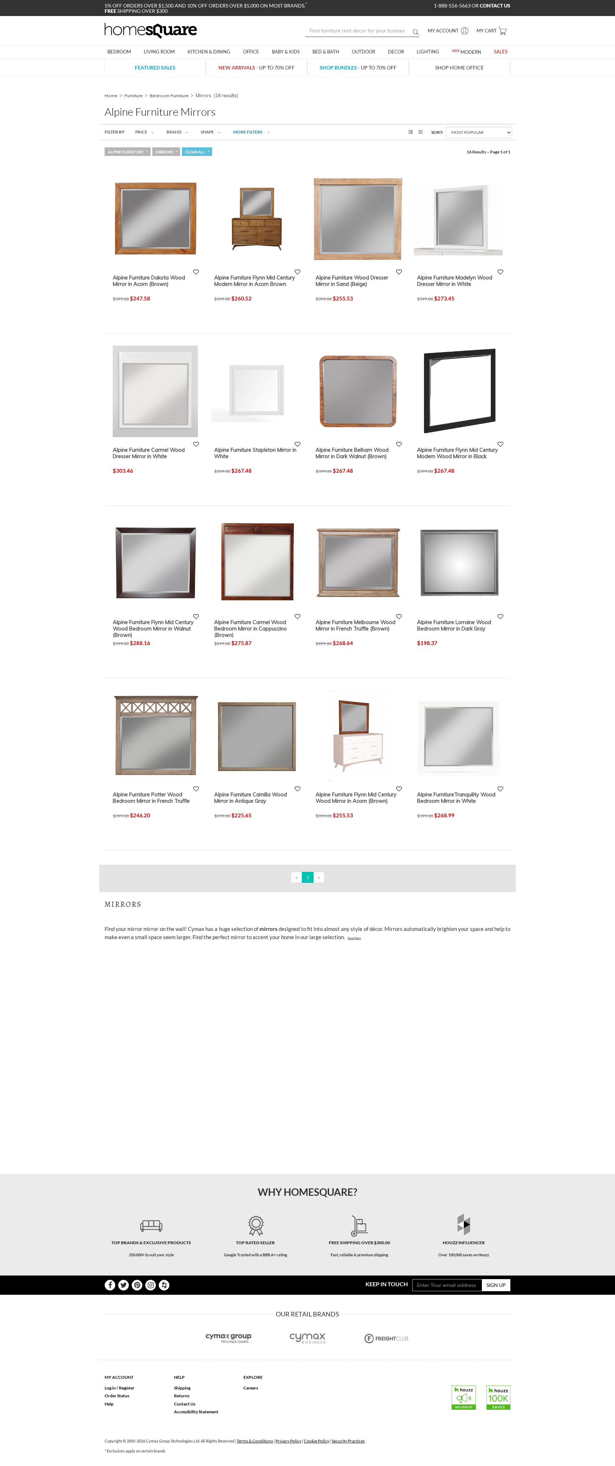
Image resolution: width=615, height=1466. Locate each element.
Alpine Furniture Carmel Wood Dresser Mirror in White (149, 453)
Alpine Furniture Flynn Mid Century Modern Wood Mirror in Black (457, 453)
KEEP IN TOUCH (387, 1284)
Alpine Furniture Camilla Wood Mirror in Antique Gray (250, 797)
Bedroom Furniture (169, 95)
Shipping (182, 1388)
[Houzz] (164, 1285)
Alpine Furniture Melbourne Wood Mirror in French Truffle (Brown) (355, 625)
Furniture (134, 95)
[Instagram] (150, 1285)
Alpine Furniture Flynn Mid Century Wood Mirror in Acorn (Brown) (356, 797)
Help (109, 1404)
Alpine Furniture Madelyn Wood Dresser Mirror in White (454, 280)
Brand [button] (174, 132)
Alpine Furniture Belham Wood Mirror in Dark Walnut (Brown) (352, 453)
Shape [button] (207, 132)
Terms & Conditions (255, 1441)
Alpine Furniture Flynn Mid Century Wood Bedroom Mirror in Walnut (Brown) (153, 628)
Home (111, 95)
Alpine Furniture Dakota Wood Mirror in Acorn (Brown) (149, 280)
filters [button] (248, 132)
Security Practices (348, 1441)
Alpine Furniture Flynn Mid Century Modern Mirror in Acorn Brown (254, 280)
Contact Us (184, 1404)
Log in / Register (120, 1388)
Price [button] (141, 132)
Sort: (437, 132)
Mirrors (164, 152)
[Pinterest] (137, 1285)
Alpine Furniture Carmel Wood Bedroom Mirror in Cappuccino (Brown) (250, 628)
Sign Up (496, 1285)
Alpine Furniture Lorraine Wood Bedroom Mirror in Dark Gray (454, 625)
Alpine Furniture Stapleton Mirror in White (255, 453)
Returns (181, 1395)
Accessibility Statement (196, 1411)
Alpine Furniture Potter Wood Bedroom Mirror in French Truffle (151, 797)
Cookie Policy (316, 1441)
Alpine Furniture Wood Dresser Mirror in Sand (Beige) (352, 280)
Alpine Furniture (125, 152)
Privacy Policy (288, 1441)
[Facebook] (110, 1285)
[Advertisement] (234, 962)
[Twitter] (123, 1285)
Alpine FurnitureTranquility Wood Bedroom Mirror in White (456, 797)
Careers (250, 1388)
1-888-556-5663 (453, 5)
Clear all (195, 152)
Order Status (117, 1395)
